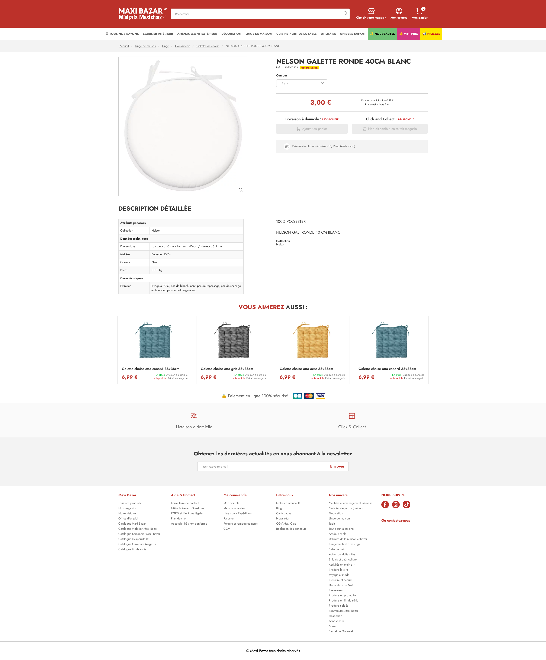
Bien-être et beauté (340, 580)
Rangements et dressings (344, 544)
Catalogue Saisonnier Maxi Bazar (139, 534)
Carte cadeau (284, 513)
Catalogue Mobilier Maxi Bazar (137, 529)
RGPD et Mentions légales (187, 513)
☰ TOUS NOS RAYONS (122, 34)
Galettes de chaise (207, 46)
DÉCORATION (231, 34)
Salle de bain (337, 549)
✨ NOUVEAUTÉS (382, 34)
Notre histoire (127, 513)
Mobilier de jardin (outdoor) (346, 508)
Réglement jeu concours (291, 529)
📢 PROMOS (431, 34)
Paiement (229, 519)
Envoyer (337, 466)
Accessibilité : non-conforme (189, 524)
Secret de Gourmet (341, 631)
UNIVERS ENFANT (353, 34)
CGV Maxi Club (286, 524)
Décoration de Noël (341, 585)
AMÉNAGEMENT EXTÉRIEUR (197, 34)
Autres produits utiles (342, 554)
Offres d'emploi (128, 519)
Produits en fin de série (343, 601)
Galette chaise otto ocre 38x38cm (306, 369)
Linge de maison (145, 46)
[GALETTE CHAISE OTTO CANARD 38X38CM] (155, 340)
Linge (165, 46)
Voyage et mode (339, 575)
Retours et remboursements (241, 524)
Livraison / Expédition (237, 513)
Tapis (332, 524)
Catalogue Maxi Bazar (132, 524)
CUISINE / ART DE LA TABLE (296, 34)
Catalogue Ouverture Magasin (137, 544)
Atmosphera (336, 621)
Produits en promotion (343, 595)
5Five (332, 626)
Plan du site (178, 519)
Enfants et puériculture (343, 560)
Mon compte (231, 503)
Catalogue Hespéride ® (133, 539)
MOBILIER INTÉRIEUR (158, 34)
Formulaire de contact (185, 503)
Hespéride (335, 616)
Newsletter (282, 519)
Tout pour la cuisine (341, 529)
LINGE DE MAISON (258, 34)
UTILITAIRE (328, 34)
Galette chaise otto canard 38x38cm (150, 369)
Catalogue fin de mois (132, 549)
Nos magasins (127, 508)
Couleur (281, 75)
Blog (279, 508)
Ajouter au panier (314, 128)
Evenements (336, 590)
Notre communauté (288, 503)
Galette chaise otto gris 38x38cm (227, 369)
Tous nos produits (129, 503)
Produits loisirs (338, 570)
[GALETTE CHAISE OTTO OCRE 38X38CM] (312, 340)
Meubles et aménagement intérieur (350, 503)
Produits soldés (338, 606)
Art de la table (337, 534)
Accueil (124, 46)
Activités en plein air (341, 565)
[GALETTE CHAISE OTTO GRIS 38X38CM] (234, 340)
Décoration (336, 513)
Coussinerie (182, 46)
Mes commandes (234, 508)
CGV (227, 529)
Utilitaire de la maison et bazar (348, 539)
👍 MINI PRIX (408, 34)
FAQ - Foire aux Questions (187, 508)
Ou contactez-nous (395, 520)
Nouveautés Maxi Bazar (343, 611)
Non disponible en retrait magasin (392, 128)
